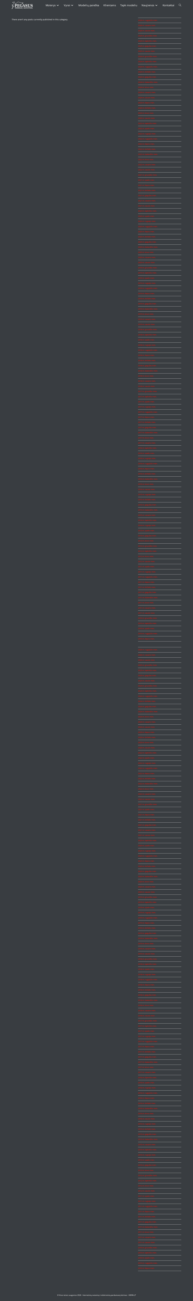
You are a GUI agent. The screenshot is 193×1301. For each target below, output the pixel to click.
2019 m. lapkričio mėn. (147, 273)
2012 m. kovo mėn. (146, 556)
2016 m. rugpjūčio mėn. (148, 463)
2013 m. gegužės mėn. (147, 535)
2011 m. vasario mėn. (147, 608)
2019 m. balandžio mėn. (148, 309)
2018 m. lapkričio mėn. (147, 334)
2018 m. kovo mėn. (146, 376)
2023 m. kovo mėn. (146, 113)
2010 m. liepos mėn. (146, 638)
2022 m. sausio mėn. (146, 169)
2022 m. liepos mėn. (146, 144)
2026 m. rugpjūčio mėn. (148, 20)
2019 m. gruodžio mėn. (147, 267)
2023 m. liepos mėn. (146, 102)
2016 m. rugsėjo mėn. (147, 458)
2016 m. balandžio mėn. (148, 479)
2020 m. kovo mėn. (146, 252)
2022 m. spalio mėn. (146, 128)
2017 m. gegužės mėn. (147, 427)
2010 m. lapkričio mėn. (147, 623)
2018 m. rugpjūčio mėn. (148, 350)
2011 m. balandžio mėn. (148, 597)
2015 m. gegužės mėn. (147, 504)
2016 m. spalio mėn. (146, 453)
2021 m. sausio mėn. (146, 206)
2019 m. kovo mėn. (146, 314)
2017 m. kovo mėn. (146, 437)
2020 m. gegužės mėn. (147, 242)
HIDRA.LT (132, 1295)
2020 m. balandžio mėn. (148, 247)
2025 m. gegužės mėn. (147, 46)
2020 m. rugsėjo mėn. (147, 221)
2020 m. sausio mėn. (146, 262)
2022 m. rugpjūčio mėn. (148, 139)
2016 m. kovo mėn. (146, 484)
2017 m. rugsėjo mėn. (147, 406)
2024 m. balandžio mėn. (148, 82)
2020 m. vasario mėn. (147, 257)
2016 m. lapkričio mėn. (147, 448)
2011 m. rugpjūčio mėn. (148, 577)
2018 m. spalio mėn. (146, 339)
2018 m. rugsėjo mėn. (147, 345)
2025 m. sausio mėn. (146, 51)
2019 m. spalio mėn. (146, 278)
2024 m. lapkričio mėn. (147, 61)
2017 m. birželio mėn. (147, 422)
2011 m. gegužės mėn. (147, 592)
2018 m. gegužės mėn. (147, 365)
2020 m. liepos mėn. (146, 231)
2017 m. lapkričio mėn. (147, 396)
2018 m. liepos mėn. (146, 355)
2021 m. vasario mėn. (147, 200)
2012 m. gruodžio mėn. (147, 546)
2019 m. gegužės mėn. (147, 303)
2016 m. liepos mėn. (146, 468)
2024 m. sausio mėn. (146, 97)
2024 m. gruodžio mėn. (147, 56)
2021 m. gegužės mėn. (147, 195)
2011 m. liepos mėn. (146, 582)
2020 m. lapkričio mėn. (147, 211)
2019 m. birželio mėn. (147, 298)
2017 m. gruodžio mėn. (147, 391)
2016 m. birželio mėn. (147, 473)
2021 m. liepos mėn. (146, 185)
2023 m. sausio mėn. (146, 118)
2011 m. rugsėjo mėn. (147, 571)
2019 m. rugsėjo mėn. (147, 283)
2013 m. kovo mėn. (146, 540)
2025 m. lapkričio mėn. (147, 41)
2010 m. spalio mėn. (146, 628)
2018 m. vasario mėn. (147, 381)
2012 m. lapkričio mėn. (147, 551)
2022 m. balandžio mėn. (148, 154)
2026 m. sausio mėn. (146, 30)
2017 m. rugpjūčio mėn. (148, 412)
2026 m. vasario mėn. (147, 25)
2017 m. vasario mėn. (147, 443)
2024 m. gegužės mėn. (147, 77)
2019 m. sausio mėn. (146, 324)
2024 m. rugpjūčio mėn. (148, 66)
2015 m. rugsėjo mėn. (147, 494)
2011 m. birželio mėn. (147, 587)
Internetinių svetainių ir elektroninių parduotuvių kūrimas (105, 1295)
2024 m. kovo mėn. (146, 87)
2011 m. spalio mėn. (146, 566)
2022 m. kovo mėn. (146, 159)
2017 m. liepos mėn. (146, 417)
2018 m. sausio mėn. (146, 386)
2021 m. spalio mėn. (146, 180)
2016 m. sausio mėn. (146, 489)
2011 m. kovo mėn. (146, 602)
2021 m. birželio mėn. (147, 190)
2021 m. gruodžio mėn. (147, 175)
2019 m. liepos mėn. (146, 293)
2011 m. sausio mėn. (146, 613)
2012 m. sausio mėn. (146, 561)
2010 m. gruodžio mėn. (147, 618)
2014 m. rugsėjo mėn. (147, 525)
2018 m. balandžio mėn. (148, 371)
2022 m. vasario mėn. (147, 164)
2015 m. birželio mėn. (147, 499)
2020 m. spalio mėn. (146, 216)
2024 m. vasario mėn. (147, 92)
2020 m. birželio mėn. (147, 236)
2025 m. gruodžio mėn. (147, 35)
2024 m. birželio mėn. (147, 72)
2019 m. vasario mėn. (147, 319)
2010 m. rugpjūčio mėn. (148, 633)
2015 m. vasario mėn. (147, 515)
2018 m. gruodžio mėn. (147, 329)
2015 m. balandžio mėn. (148, 510)
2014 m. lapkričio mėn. (147, 520)
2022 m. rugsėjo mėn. (147, 133)
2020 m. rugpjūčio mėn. (148, 226)
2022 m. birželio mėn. (147, 149)
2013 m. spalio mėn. (146, 530)
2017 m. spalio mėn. (146, 401)
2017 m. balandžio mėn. (148, 432)
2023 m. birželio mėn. (147, 108)
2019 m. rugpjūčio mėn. (148, 288)
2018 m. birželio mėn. (147, 360)
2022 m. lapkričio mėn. (147, 123)
